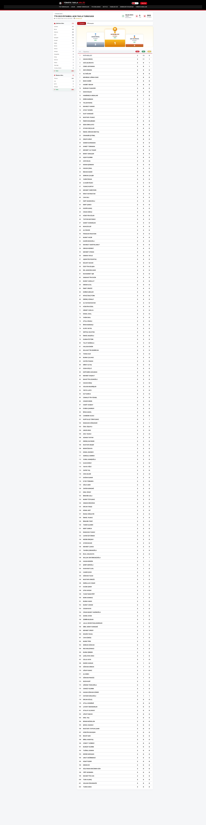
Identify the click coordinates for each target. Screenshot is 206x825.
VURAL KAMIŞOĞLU (89, 459)
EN (136, 3)
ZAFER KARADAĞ (88, 488)
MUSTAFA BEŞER (88, 445)
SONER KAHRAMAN (89, 143)
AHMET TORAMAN (89, 146)
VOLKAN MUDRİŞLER (89, 386)
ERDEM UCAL (87, 285)
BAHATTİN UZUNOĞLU (90, 379)
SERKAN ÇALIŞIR (88, 175)
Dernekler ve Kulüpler (126, 6)
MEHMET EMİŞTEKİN (89, 190)
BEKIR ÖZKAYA (87, 448)
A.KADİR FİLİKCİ (88, 183)
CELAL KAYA (87, 659)
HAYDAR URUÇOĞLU (89, 696)
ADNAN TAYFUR (88, 437)
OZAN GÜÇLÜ (87, 368)
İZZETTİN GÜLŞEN (88, 266)
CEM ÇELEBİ (87, 474)
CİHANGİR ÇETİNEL (89, 135)
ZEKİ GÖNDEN (87, 70)
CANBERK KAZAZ (88, 416)
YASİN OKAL (87, 317)
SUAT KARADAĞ (88, 113)
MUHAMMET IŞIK (88, 274)
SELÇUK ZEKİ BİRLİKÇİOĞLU (92, 557)
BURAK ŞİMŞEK (88, 652)
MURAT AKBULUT (88, 281)
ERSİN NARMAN (88, 99)
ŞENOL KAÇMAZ (88, 725)
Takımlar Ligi (114, 6)
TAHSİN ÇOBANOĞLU (90, 550)
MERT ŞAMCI (87, 204)
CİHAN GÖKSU (87, 212)
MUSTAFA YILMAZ (89, 117)
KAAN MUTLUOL (88, 568)
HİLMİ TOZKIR (87, 761)
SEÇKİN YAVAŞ (88, 634)
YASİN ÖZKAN (87, 179)
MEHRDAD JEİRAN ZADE (91, 77)
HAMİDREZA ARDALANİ (90, 95)
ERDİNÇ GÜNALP (88, 299)
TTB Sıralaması (96, 6)
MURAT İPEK (87, 641)
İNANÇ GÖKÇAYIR (88, 514)
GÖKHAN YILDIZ (88, 576)
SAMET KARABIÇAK (89, 223)
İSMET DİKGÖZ (87, 288)
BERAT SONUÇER (88, 154)
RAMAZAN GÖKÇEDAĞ (90, 423)
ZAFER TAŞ (86, 470)
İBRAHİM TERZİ (88, 521)
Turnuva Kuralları (141, 6)
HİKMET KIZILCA (88, 310)
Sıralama (82, 23)
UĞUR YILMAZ (87, 670)
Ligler (73, 6)
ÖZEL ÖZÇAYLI (87, 426)
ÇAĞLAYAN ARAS (88, 656)
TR (133, 3)
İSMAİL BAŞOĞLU (88, 335)
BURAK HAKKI (87, 601)
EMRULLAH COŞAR (89, 583)
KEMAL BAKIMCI (88, 452)
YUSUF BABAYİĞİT (89, 594)
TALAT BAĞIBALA (88, 343)
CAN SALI (86, 197)
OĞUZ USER (86, 485)
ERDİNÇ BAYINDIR (88, 441)
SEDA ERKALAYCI (88, 124)
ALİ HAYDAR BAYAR (89, 303)
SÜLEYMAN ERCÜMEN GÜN (92, 768)
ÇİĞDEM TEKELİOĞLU (90, 685)
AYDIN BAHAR (87, 543)
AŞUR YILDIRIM (88, 157)
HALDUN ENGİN (88, 346)
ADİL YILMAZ (87, 434)
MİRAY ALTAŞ (87, 365)
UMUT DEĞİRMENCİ (89, 758)
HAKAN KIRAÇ (87, 383)
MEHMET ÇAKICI (88, 546)
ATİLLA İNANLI (87, 321)
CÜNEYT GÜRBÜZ (88, 743)
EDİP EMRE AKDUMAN (90, 372)
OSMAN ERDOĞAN (89, 503)
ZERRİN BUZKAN (88, 619)
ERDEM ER (86, 765)
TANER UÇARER (88, 525)
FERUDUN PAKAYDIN (89, 234)
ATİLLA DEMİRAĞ (88, 703)
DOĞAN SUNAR (88, 477)
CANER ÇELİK (87, 572)
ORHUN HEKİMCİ (88, 248)
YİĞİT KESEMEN (88, 772)
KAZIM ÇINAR (87, 587)
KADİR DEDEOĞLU (89, 241)
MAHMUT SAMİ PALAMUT (91, 244)
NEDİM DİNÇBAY (88, 539)
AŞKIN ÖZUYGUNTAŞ (89, 259)
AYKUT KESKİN (88, 110)
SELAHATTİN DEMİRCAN (91, 350)
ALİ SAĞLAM (87, 73)
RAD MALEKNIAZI (88, 648)
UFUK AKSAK (87, 590)
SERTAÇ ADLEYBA (89, 332)
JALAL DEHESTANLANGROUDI (92, 623)
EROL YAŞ (86, 718)
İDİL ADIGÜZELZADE (89, 270)
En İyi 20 (105, 6)
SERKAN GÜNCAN (88, 645)
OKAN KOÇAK (87, 92)
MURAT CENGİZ (88, 605)
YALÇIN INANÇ (87, 103)
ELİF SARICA (87, 394)
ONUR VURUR (87, 139)
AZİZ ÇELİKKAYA (134, 38)
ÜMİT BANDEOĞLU (89, 201)
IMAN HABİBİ (87, 81)
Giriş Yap (143, 3)
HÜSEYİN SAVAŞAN (89, 732)
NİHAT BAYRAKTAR (89, 194)
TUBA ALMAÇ (87, 779)
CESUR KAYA (87, 608)
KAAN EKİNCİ (87, 463)
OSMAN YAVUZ (88, 255)
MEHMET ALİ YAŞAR (89, 150)
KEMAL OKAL (87, 314)
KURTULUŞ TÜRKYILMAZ (91, 419)
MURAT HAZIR (87, 237)
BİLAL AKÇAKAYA (88, 554)
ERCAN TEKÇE (87, 506)
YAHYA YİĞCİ (87, 466)
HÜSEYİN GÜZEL (88, 306)
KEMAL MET (87, 510)
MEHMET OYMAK (88, 252)
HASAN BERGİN (88, 561)
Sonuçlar (91, 23)
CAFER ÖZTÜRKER (89, 536)
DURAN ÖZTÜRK (88, 339)
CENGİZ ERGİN (87, 401)
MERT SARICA (87, 528)
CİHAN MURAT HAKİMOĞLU (92, 612)
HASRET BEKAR (88, 84)
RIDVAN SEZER (87, 172)
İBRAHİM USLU (87, 496)
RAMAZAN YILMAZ (89, 532)
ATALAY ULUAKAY (89, 710)
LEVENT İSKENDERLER (90, 707)
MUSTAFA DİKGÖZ (89, 579)
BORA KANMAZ (88, 597)
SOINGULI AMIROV (89, 456)
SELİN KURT (87, 681)
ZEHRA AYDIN (87, 616)
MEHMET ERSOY (88, 630)
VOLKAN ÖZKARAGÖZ (90, 783)
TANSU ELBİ (87, 354)
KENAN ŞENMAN (88, 164)
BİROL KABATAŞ (88, 739)
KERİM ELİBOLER (88, 292)
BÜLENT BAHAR (88, 263)
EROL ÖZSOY (87, 492)
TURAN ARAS (87, 787)
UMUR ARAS (87, 430)
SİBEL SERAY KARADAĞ (90, 627)
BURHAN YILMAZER (89, 88)
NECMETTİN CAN (88, 776)
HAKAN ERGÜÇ (95, 36)
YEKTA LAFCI (87, 390)
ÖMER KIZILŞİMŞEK (89, 121)
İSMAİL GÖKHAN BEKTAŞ (91, 132)
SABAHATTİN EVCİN (89, 277)
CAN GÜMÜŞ (87, 637)
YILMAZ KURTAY (88, 186)
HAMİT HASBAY (88, 405)
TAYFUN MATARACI (89, 219)
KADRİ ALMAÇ (87, 208)
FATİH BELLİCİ (115, 34)
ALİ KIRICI (86, 674)
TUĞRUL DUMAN (88, 750)
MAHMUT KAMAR (88, 106)
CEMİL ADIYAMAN (89, 66)
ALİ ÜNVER (86, 230)
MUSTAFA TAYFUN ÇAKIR (91, 728)
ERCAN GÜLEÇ (87, 699)
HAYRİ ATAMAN (88, 361)
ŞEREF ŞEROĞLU (88, 565)
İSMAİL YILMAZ (88, 517)
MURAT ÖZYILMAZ (89, 499)
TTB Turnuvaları (64, 6)
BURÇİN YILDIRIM (88, 747)
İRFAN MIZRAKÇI (88, 325)
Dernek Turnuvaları (83, 6)
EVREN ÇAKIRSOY (88, 408)
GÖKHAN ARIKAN (88, 667)
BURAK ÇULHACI (88, 357)
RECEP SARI (86, 736)
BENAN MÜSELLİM (89, 721)
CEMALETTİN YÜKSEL (90, 397)
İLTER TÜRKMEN (88, 481)
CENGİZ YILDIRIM (88, 688)
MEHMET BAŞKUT (89, 375)
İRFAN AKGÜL (87, 412)
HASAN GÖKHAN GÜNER (91, 692)
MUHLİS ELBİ (87, 226)
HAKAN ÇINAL (87, 168)
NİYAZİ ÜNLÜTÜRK (89, 295)
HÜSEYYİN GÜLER (88, 215)
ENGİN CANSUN (88, 663)
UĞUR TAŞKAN (88, 714)
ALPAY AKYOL (87, 328)
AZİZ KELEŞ (86, 161)
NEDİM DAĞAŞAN (88, 754)
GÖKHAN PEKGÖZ (88, 677)
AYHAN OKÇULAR (88, 128)
